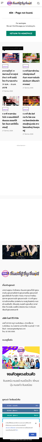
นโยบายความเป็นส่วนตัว (11, 428)
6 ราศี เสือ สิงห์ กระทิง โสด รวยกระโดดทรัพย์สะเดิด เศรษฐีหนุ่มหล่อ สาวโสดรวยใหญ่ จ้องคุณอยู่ (31, 122)
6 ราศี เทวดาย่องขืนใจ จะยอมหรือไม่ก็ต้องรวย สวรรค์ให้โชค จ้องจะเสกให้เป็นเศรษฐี (10, 120)
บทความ (5, 66)
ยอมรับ (32, 434)
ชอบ (37, 405)
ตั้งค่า (17, 430)
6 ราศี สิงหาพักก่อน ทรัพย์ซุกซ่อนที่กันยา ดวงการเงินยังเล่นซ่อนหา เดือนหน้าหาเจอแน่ (31, 77)
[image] (21, 357)
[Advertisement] (21, 168)
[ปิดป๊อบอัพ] (35, 423)
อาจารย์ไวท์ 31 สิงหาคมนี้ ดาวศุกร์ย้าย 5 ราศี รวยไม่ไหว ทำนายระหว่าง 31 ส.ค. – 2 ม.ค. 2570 (10, 79)
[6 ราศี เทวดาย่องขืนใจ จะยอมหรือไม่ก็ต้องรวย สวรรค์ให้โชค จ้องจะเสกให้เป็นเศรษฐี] (10, 101)
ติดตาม (36, 410)
